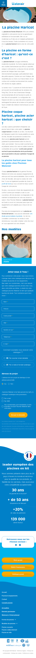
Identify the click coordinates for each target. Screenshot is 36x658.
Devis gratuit (18, 560)
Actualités (5, 608)
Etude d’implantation (18, 567)
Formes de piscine (8, 619)
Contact (4, 599)
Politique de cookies (16, 653)
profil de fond (6, 184)
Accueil (4, 592)
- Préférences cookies (27, 653)
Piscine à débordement (9, 630)
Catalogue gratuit (18, 574)
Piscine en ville (7, 632)
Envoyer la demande (18, 415)
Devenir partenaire (8, 611)
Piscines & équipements (9, 596)
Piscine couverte (7, 627)
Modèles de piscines (8, 623)
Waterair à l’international (10, 615)
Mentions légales (21, 650)
